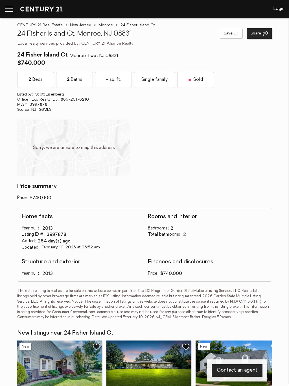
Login (278, 8)
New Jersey (80, 25)
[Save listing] (96, 346)
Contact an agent (237, 370)
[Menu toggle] (9, 9)
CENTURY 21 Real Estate (40, 25)
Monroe (105, 25)
